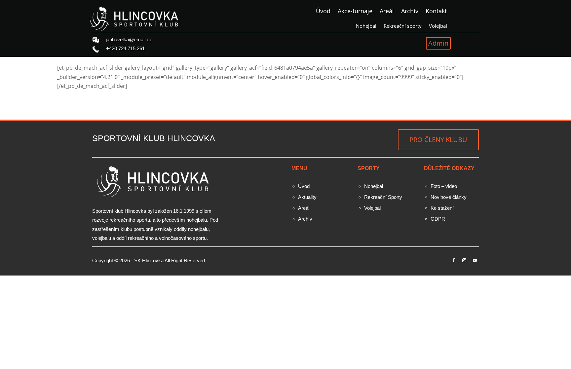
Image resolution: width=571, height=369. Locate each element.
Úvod (323, 12)
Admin (438, 43)
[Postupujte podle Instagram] (464, 260)
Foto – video (444, 186)
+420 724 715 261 (125, 48)
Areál (387, 12)
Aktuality (307, 197)
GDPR (438, 219)
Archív (409, 12)
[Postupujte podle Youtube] (475, 260)
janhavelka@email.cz (129, 39)
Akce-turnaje (355, 12)
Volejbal (438, 26)
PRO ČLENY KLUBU (438, 139)
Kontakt (436, 12)
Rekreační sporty (403, 26)
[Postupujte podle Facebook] (454, 260)
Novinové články (449, 197)
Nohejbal (366, 26)
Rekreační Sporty (383, 197)
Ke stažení (442, 208)
